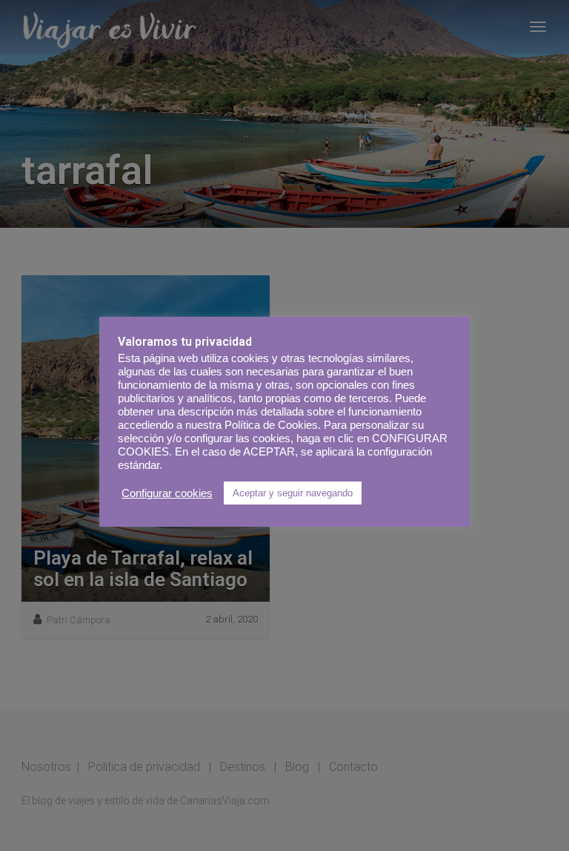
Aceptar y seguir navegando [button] (293, 493)
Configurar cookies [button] (167, 493)
